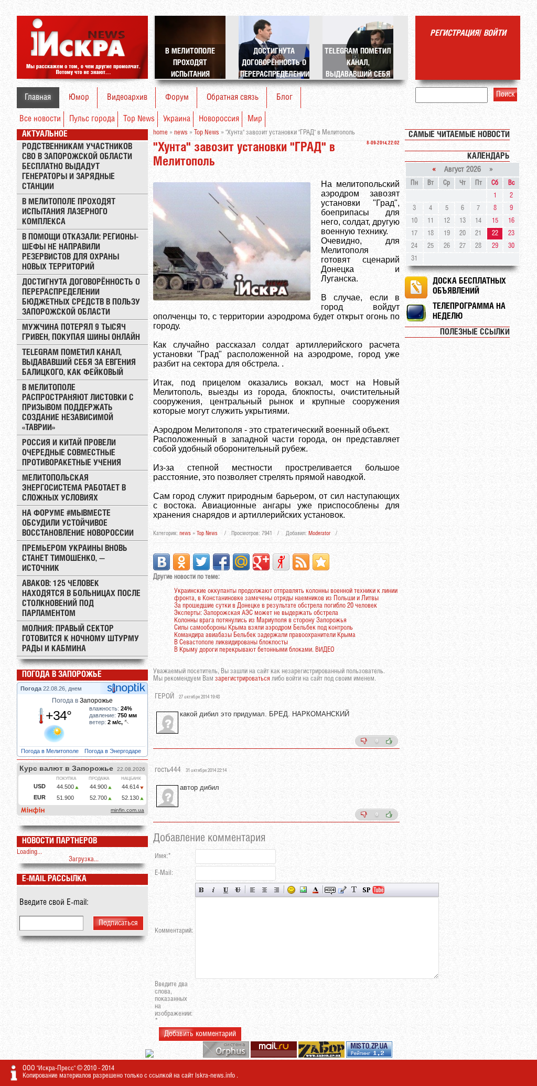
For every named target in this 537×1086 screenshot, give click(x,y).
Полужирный (202, 889)
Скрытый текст (330, 889)
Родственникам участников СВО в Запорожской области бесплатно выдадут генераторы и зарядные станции (77, 167)
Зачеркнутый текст (238, 889)
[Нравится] (389, 741)
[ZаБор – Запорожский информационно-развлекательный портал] (322, 1056)
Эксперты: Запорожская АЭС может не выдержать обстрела (256, 613)
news (185, 533)
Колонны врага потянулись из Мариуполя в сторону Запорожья (260, 620)
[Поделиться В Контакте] (161, 562)
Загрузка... (84, 859)
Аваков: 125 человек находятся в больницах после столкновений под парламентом (81, 599)
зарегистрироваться (242, 679)
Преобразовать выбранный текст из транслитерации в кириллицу (354, 889)
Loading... (29, 852)
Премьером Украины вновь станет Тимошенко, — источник (74, 558)
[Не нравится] (364, 741)
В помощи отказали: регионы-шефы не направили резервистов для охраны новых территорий (80, 252)
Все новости (40, 119)
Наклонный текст (214, 889)
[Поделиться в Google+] (261, 562)
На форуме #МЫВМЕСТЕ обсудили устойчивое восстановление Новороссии (78, 523)
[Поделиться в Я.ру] (281, 562)
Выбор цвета (315, 889)
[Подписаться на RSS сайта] (301, 562)
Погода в (82, 700)
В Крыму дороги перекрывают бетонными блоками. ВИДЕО (254, 650)
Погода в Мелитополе (50, 751)
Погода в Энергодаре (113, 751)
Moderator (319, 533)
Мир (255, 119)
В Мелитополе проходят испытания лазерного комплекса (68, 212)
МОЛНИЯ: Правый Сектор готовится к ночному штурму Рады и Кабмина (80, 639)
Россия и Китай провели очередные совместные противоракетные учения (71, 453)
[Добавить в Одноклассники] (181, 562)
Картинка (303, 889)
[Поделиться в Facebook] (221, 562)
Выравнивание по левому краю (252, 889)
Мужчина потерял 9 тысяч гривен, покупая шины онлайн (81, 332)
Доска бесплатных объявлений (469, 286)
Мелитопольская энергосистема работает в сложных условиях (74, 488)
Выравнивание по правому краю (277, 889)
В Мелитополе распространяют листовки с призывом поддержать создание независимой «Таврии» (78, 408)
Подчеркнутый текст (226, 889)
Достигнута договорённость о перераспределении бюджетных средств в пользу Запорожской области (81, 297)
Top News (139, 119)
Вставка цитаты (342, 889)
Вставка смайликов (291, 889)
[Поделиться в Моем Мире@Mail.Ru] (241, 562)
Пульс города (92, 119)
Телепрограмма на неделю (469, 311)
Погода (31, 688)
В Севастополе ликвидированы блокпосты (231, 642)
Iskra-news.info (216, 1076)
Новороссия (219, 119)
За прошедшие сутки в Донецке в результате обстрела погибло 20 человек (275, 606)
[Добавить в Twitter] (201, 562)
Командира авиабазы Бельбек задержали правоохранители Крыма (265, 635)
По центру (265, 889)
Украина (176, 119)
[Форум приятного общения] (150, 1056)
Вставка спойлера (366, 889)
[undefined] (227, 1056)
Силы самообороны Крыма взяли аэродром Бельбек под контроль (263, 628)
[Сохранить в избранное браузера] (321, 562)
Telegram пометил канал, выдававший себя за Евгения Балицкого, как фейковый (79, 363)
